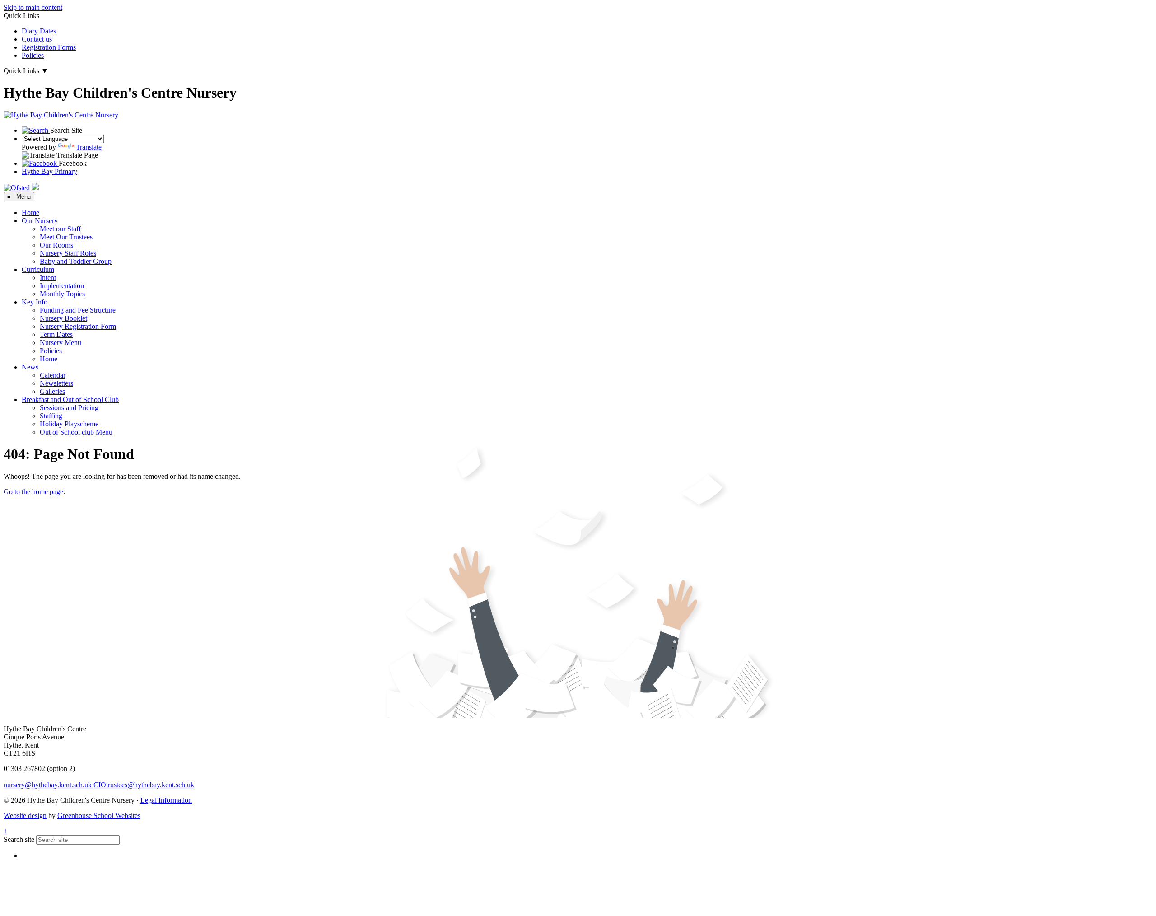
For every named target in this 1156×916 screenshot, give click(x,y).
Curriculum (38, 269)
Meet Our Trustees (66, 237)
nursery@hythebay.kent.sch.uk (48, 785)
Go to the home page (33, 491)
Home (30, 212)
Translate (89, 147)
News (30, 367)
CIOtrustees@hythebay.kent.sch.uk (143, 785)
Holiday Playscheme (69, 424)
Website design (25, 815)
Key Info (34, 302)
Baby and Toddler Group (76, 261)
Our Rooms (56, 245)
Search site (19, 839)
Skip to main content (33, 7)
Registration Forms (49, 47)
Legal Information (166, 800)
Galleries (52, 391)
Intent (48, 277)
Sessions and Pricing (69, 407)
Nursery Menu (60, 342)
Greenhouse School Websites (98, 815)
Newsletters (56, 383)
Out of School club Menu (76, 432)
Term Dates (56, 334)
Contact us (37, 39)
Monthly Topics (62, 294)
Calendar (52, 375)
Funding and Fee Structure (78, 310)
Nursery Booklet (63, 318)
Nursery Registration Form (78, 326)
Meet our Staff (60, 229)
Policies (33, 55)
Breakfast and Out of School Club (70, 399)
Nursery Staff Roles (68, 253)
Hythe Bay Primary (49, 171)
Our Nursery (40, 220)
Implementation (62, 286)
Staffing (51, 416)
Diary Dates (39, 31)
